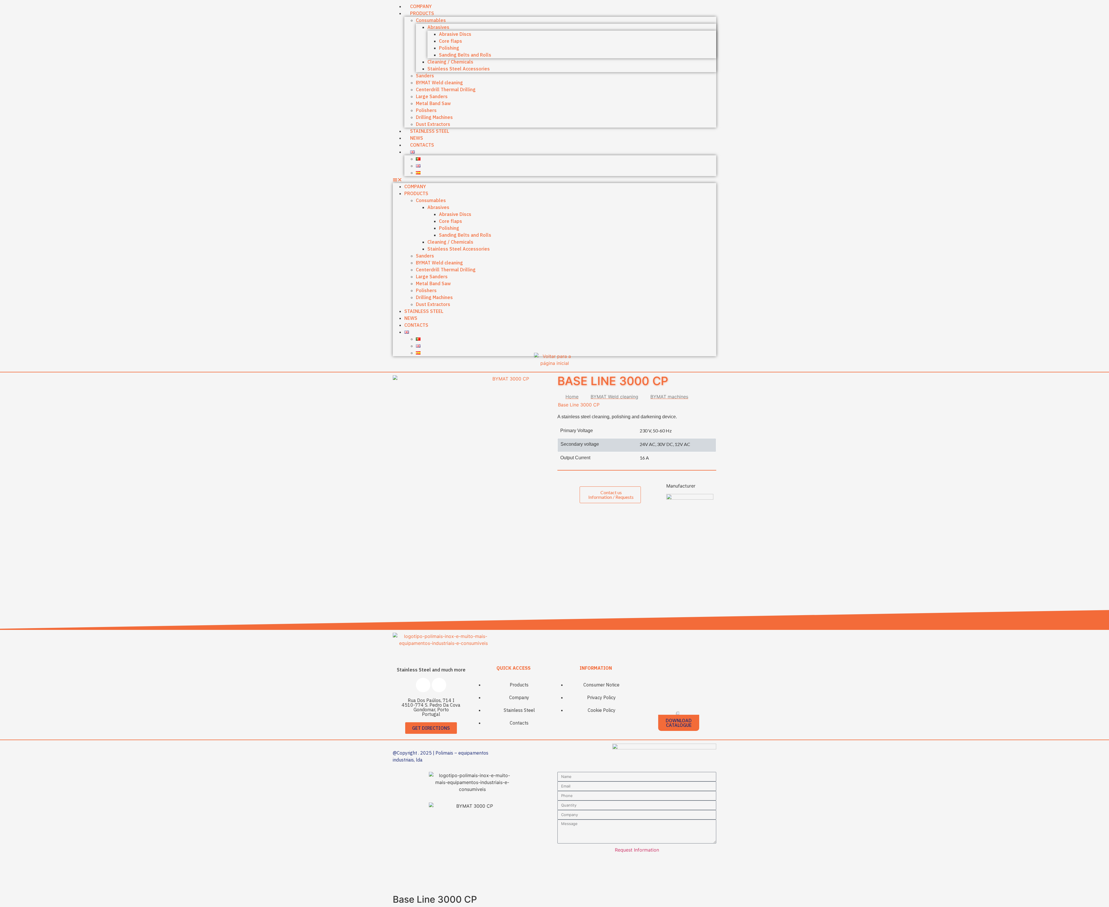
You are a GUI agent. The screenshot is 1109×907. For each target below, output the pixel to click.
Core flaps (450, 41)
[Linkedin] (439, 685)
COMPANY (415, 186)
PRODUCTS (422, 13)
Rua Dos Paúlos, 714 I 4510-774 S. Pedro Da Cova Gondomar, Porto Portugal (431, 707)
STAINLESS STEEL (429, 131)
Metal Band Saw (433, 103)
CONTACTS (422, 145)
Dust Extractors (433, 304)
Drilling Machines (434, 117)
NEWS (410, 318)
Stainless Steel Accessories (458, 69)
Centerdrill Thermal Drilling (446, 89)
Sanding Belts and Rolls (465, 55)
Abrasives (438, 27)
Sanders (425, 76)
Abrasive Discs (455, 34)
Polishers (426, 110)
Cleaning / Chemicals (450, 62)
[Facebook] (423, 685)
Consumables (431, 20)
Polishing (449, 48)
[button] (554, 179)
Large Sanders (432, 96)
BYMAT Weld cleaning (439, 82)
